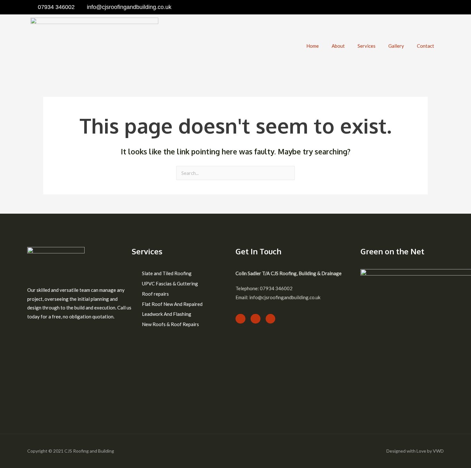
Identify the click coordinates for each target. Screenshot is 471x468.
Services (367, 46)
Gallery (396, 46)
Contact (425, 46)
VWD (438, 451)
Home (312, 46)
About (338, 46)
